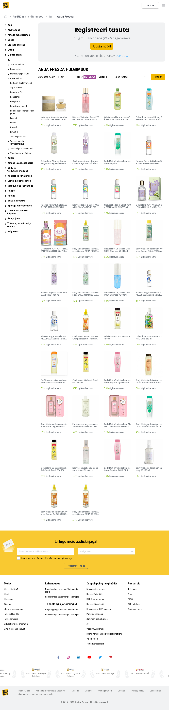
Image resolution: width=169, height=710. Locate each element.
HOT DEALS (89, 77)
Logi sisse (122, 56)
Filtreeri (157, 76)
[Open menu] (163, 5)
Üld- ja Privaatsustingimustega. (58, 558)
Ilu (50, 16)
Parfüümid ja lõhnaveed (28, 16)
